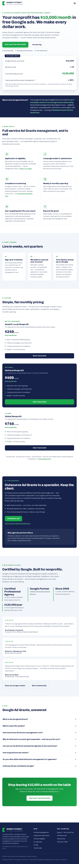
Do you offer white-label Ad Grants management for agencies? (30, 759)
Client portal (61, 839)
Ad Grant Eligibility (39, 839)
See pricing (36, 44)
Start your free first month (15, 44)
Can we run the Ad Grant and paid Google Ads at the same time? (30, 746)
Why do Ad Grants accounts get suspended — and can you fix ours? (31, 739)
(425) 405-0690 (62, 842)
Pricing (36, 845)
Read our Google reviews (15, 685)
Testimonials (38, 848)
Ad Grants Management (41, 832)
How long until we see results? (16, 753)
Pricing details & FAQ (44, 459)
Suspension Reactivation (42, 835)
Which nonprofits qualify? (14, 726)
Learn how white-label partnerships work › (18, 523)
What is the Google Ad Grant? (15, 719)
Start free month (39, 356)
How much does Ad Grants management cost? (23, 733)
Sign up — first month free (65, 832)
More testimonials (39, 685)
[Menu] (75, 3)
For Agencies (38, 842)
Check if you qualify (25, 168)
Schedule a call (13, 518)
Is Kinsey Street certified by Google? (18, 766)
